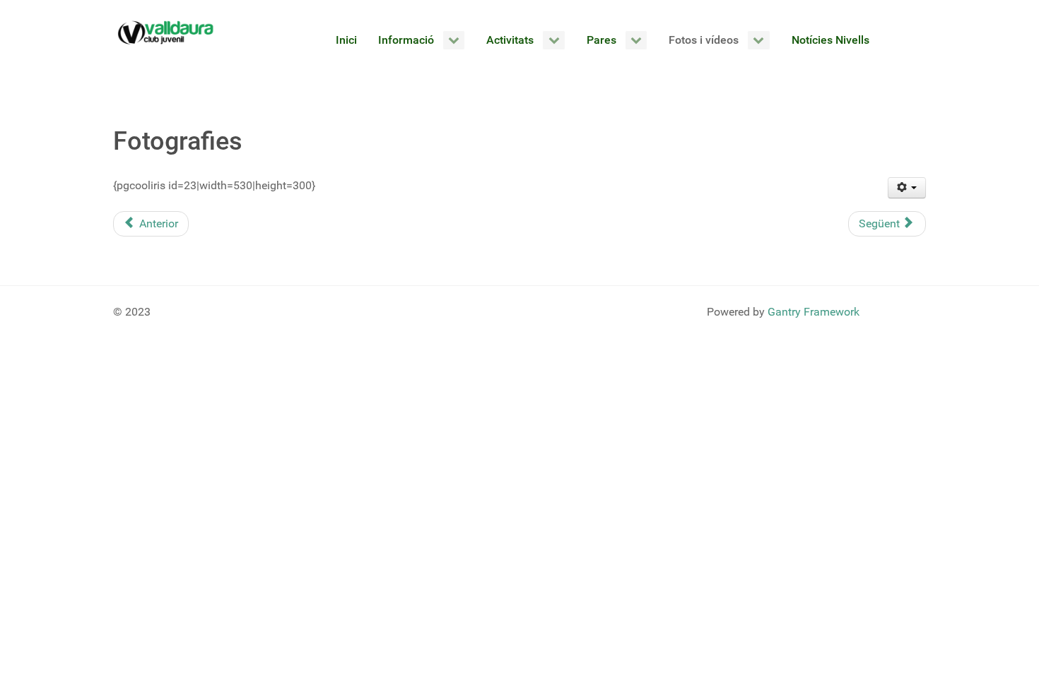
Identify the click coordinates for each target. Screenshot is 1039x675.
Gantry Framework (813, 311)
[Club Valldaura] (166, 32)
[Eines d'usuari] (907, 187)
